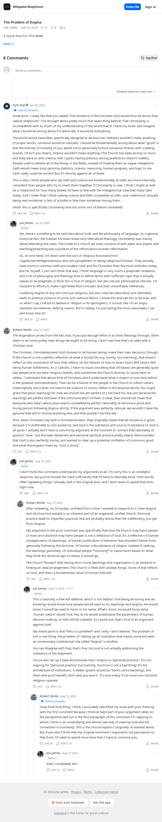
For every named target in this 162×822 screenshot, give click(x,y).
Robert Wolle (22, 329)
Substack (60, 813)
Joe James (10, 27)
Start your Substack (69, 802)
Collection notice (106, 792)
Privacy (76, 792)
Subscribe (132, 7)
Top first (151, 58)
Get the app (101, 802)
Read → (8, 43)
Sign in (150, 7)
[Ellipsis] (156, 105)
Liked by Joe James (28, 110)
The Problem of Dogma (22, 22)
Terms (88, 792)
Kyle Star (19, 105)
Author (25, 228)
